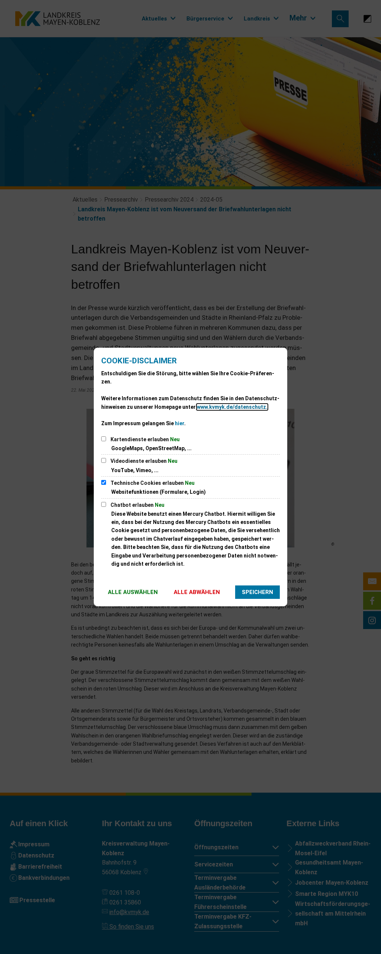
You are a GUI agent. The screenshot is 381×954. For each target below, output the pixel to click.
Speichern (257, 592)
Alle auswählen (133, 592)
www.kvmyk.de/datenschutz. (232, 407)
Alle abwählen (197, 592)
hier (179, 423)
